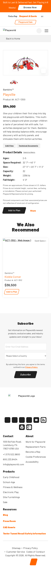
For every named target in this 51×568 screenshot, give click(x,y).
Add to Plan (14, 210)
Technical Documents (28, 145)
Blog (5, 515)
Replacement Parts (36, 446)
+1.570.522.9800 (11, 454)
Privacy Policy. (31, 367)
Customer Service (15, 551)
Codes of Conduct (35, 551)
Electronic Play (11, 492)
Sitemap (16, 548)
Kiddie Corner (13, 276)
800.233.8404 (10, 459)
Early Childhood (11, 477)
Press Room (9, 521)
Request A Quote (28, 16)
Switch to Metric (29, 152)
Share (33, 210)
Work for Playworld (35, 441)
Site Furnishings (11, 497)
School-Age (9, 482)
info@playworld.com (13, 464)
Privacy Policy (30, 548)
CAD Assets (9, 527)
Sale (5, 502)
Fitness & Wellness (12, 487)
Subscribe (25, 374)
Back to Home (13, 38)
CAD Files (9, 145)
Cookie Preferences (36, 456)
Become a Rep (33, 451)
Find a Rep (12, 16)
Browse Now (30, 7)
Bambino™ (9, 273)
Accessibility (32, 461)
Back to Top (33, 562)
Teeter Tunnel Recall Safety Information (24, 533)
